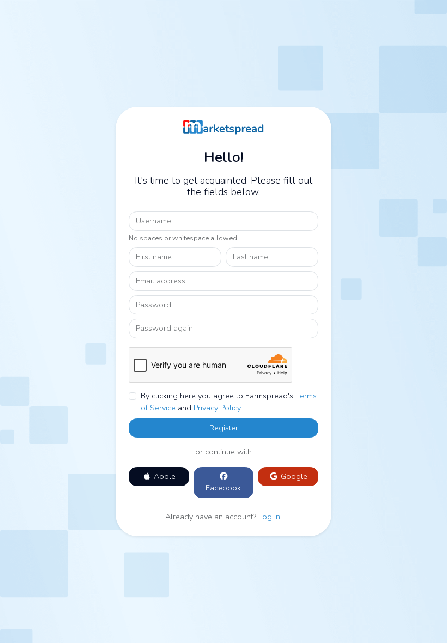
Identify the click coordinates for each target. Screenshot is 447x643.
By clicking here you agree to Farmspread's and (229, 401)
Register (223, 427)
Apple (164, 476)
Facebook (223, 487)
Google (293, 476)
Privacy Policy (217, 407)
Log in (269, 516)
